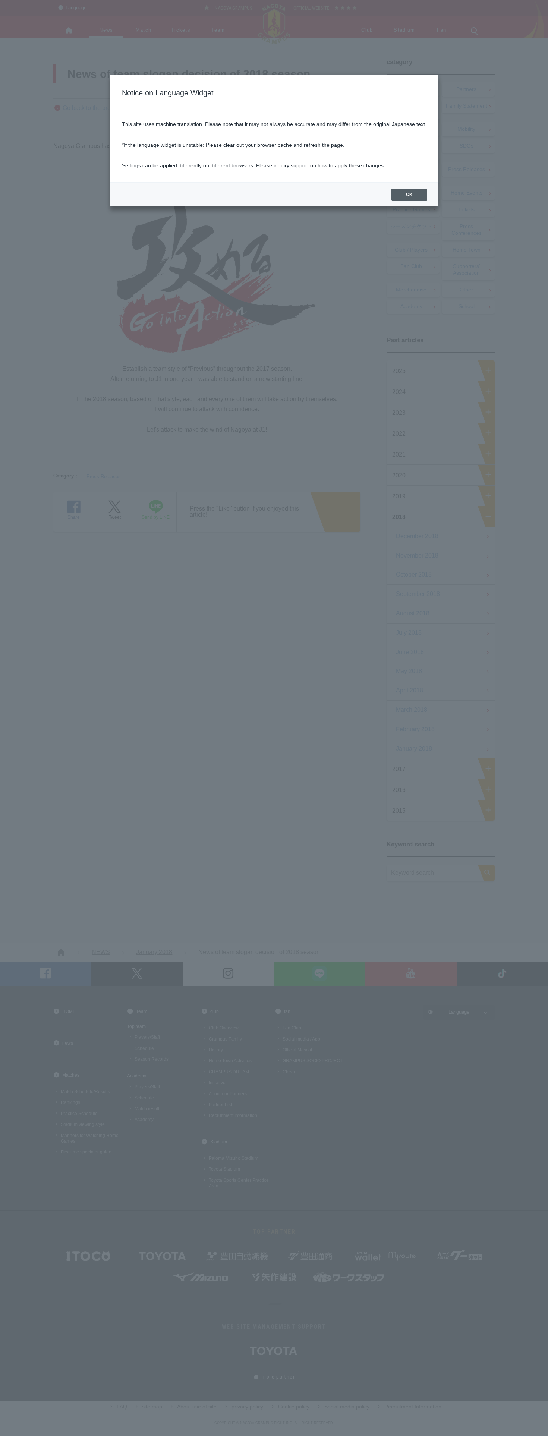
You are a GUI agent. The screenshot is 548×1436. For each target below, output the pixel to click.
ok (409, 194)
